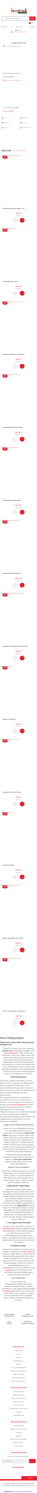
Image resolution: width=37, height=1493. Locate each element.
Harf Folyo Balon (18, 1391)
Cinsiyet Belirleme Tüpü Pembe (12, 427)
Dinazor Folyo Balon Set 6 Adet (13, 938)
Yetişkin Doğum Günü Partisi (18, 1408)
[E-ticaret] (18, 1491)
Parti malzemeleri (19, 1105)
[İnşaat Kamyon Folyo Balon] (18, 472)
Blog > (31, 1478)
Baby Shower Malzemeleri (18, 1439)
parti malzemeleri (11, 1053)
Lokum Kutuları (18, 1405)
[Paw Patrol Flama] (18, 837)
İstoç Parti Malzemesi (18, 1367)
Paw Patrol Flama (8, 865)
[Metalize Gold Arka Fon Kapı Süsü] (18, 326)
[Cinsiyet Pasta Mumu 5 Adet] (18, 764)
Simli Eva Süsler (18, 1402)
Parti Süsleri (18, 1446)
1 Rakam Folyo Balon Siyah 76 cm (13, 208)
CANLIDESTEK (9, 1323)
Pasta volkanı (27, 1252)
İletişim (18, 1364)
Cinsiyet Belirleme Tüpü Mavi (12, 573)
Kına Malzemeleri (18, 1426)
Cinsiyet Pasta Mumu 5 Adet (12, 792)
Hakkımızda (18, 1350)
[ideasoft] (8, 1492)
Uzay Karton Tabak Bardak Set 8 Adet (15, 646)
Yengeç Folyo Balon (9, 719)
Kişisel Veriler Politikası (18, 1381)
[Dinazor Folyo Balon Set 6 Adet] (18, 910)
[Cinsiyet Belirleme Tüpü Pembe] (18, 399)
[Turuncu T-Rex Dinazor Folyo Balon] (18, 983)
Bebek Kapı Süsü (18, 1395)
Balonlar (18, 1436)
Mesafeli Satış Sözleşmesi (18, 1371)
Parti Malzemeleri (18, 1415)
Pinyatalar (18, 1432)
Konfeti (18, 1412)
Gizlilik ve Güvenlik (18, 1374)
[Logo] (18, 10)
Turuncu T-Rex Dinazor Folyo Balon (14, 1011)
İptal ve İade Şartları (18, 1378)
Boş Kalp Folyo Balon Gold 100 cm (11, 73)
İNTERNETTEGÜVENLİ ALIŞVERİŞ (28, 1323)
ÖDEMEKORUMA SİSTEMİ (27, 1315)
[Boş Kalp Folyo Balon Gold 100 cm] (18, 58)
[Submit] (32, 1461)
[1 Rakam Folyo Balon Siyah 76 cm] (18, 180)
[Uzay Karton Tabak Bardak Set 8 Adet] (18, 618)
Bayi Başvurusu (18, 1361)
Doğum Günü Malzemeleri (18, 1429)
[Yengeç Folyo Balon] (18, 691)
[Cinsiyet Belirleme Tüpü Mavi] (18, 545)
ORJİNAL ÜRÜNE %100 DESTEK (9, 1315)
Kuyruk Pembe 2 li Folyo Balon (11, 107)
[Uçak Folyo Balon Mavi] (18, 253)
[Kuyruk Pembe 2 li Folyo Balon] (18, 93)
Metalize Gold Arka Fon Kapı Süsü (13, 354)
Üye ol (18, 1354)
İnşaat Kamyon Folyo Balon (12, 500)
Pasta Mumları (18, 1442)
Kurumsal (18, 1357)
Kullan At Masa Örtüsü (18, 1398)
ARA (32, 18)
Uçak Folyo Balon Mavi (10, 281)
